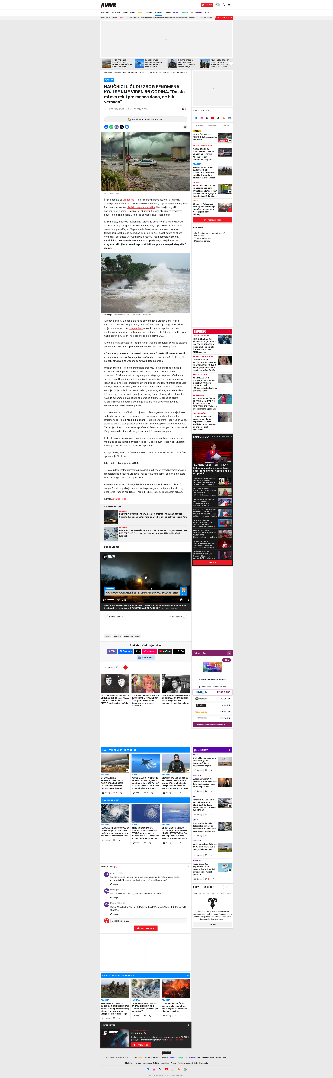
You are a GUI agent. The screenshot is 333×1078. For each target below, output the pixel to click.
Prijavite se (143, 1045)
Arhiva (173, 1063)
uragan (117, 636)
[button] (184, 109)
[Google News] (229, 118)
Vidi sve (212, 562)
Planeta (117, 73)
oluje (107, 636)
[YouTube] (212, 118)
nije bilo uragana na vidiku (141, 207)
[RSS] (223, 118)
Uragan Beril (136, 328)
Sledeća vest (176, 617)
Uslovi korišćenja (201, 1063)
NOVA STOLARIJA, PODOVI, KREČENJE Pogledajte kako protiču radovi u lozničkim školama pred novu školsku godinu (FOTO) (185, 18)
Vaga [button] (229, 893)
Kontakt (138, 1063)
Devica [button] (223, 893)
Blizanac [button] (206, 893)
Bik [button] (200, 893)
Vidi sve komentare (145, 928)
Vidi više (212, 925)
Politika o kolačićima (161, 1063)
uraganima (128, 199)
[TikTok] (218, 118)
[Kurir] (108, 4)
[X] (207, 118)
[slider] (110, 599)
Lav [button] (217, 893)
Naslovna (108, 73)
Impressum (147, 1063)
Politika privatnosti (185, 1063)
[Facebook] (196, 118)
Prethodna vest (116, 617)
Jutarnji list (118, 498)
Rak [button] (212, 893)
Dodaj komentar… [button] (120, 921)
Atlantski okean (132, 636)
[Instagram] (201, 118)
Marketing (129, 1063)
